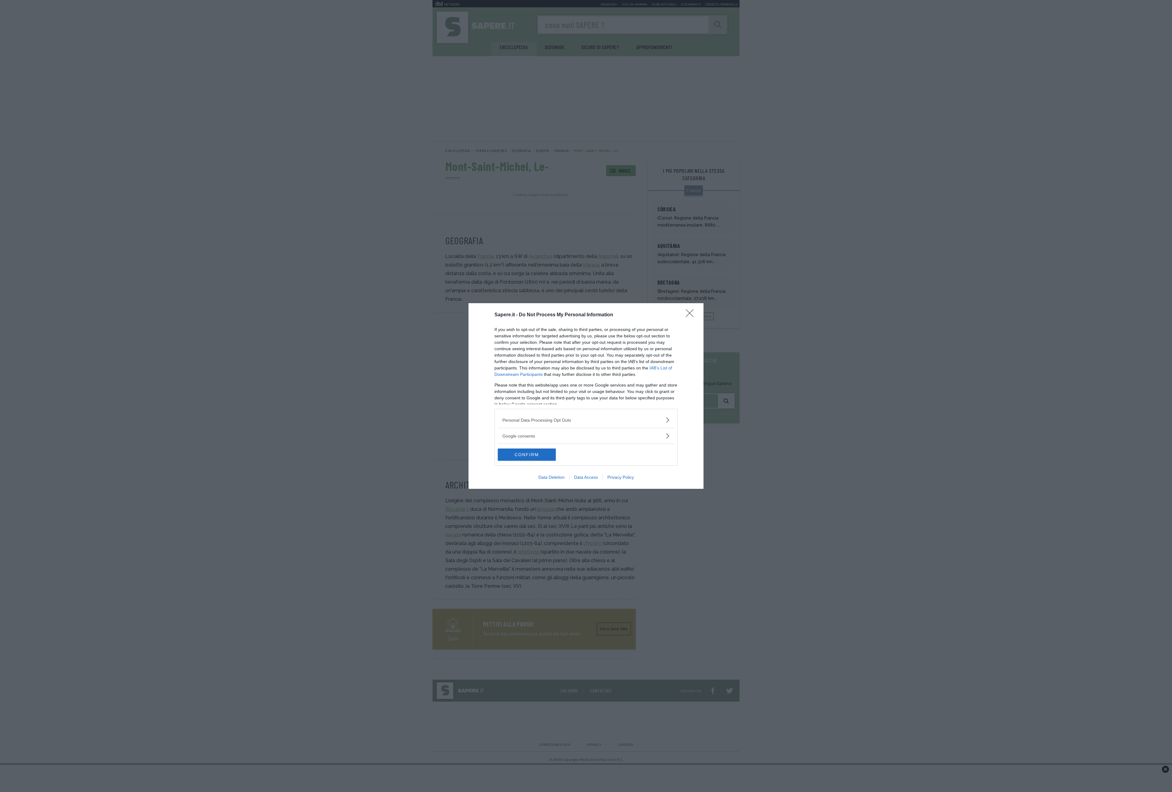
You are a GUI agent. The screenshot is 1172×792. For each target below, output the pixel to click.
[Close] (691, 315)
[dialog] (586, 396)
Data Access (586, 477)
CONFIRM (527, 454)
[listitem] (586, 420)
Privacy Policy (620, 477)
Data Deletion (551, 477)
